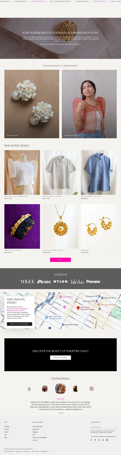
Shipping (35, 430)
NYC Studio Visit (37, 424)
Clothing (6, 424)
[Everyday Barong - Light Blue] (99, 172)
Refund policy (18, 449)
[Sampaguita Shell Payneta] (22, 226)
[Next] (95, 388)
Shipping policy (44, 449)
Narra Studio (11, 446)
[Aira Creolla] (99, 226)
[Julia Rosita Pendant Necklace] (60, 226)
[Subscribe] (116, 425)
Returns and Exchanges (40, 435)
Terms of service (35, 449)
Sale (5, 435)
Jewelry (6, 427)
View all (60, 259)
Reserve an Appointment (19, 324)
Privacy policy (26, 449)
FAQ (34, 432)
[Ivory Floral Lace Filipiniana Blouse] (22, 172)
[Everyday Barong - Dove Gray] (60, 172)
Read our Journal (60, 357)
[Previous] (25, 388)
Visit (5, 432)
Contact (35, 438)
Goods (6, 430)
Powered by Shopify (9, 449)
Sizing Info (36, 427)
